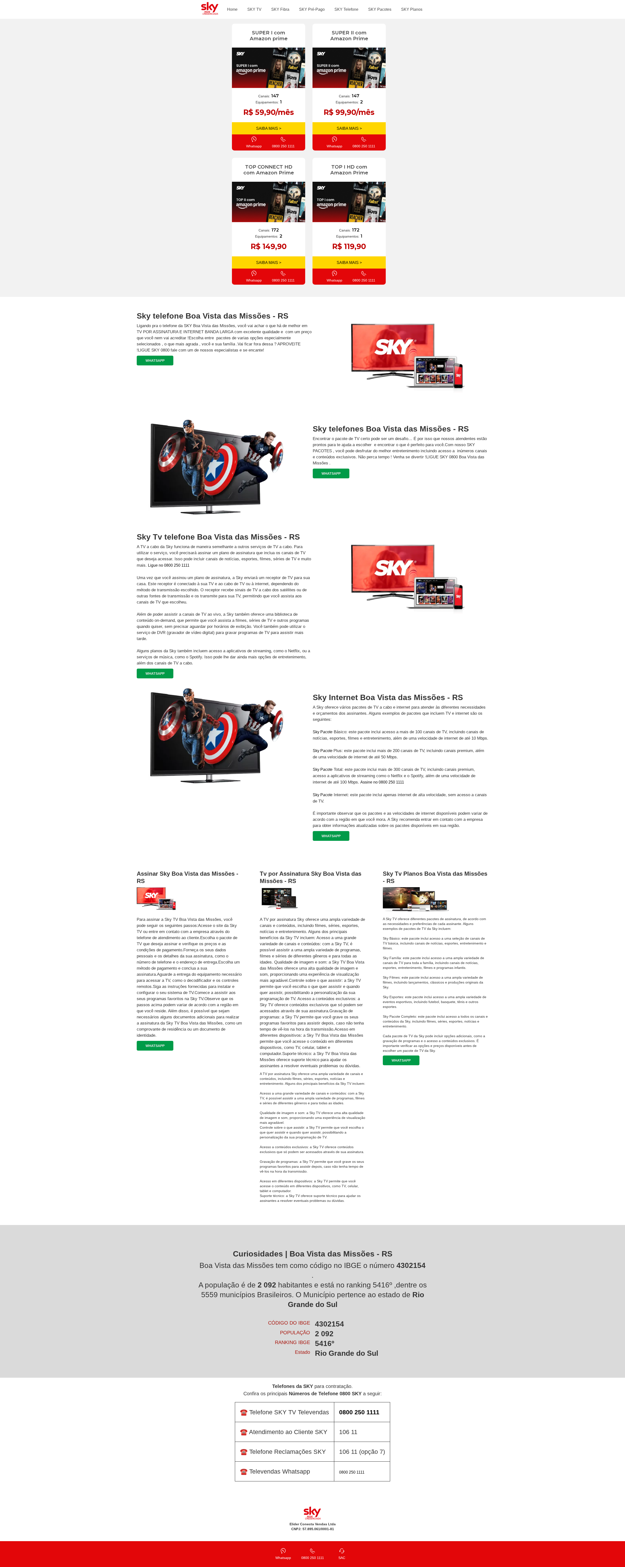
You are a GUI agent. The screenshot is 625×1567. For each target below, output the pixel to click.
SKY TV (254, 9)
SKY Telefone (346, 9)
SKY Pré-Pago (312, 9)
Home (232, 9)
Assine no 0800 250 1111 (382, 782)
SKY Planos (411, 9)
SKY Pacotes (379, 9)
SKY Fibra (280, 9)
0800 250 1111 (352, 1472)
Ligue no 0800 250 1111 (168, 565)
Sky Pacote (323, 732)
